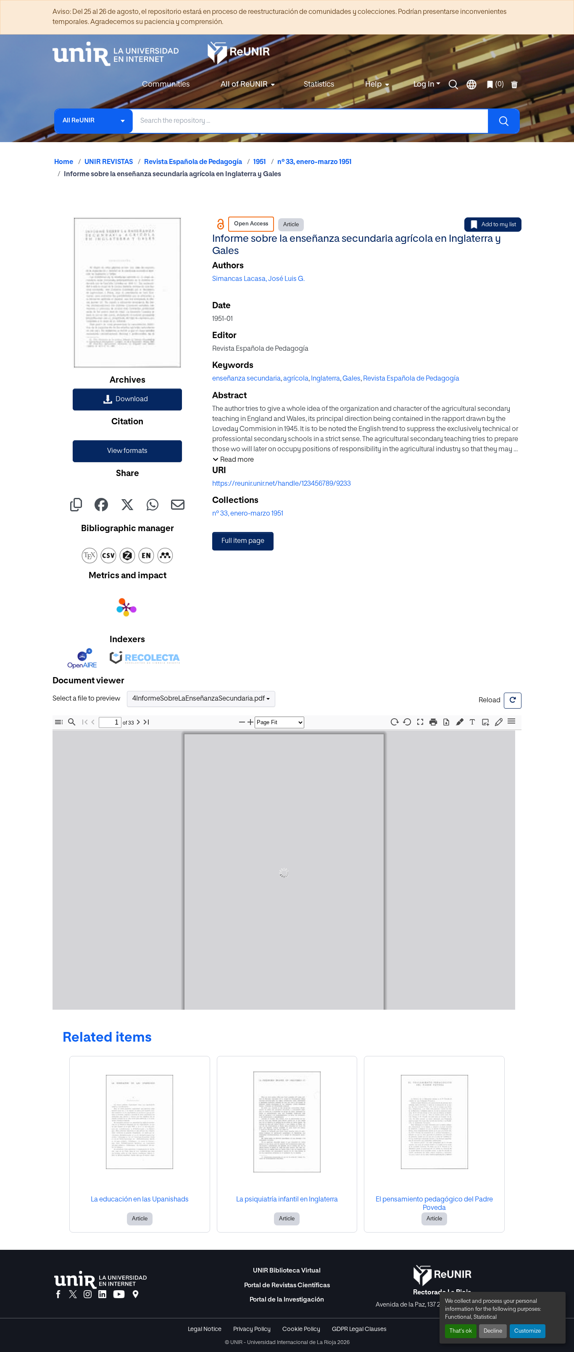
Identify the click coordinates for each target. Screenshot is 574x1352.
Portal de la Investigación (287, 1299)
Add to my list (499, 225)
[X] (73, 1295)
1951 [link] (259, 162)
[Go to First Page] (85, 722)
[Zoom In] (250, 722)
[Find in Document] (72, 722)
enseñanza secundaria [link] (246, 379)
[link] (127, 399)
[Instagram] (88, 1295)
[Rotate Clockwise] (394, 722)
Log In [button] (424, 84)
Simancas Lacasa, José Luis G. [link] (258, 279)
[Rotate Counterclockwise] (407, 722)
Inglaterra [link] (325, 379)
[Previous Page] (93, 722)
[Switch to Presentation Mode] (420, 722)
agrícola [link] (295, 379)
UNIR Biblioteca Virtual (287, 1270)
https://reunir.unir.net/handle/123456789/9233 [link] (281, 484)
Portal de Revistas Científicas (287, 1285)
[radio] (461, 721)
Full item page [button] (242, 541)
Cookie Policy (301, 1329)
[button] (453, 84)
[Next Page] (138, 722)
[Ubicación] (136, 1295)
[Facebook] (58, 1295)
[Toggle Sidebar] (59, 722)
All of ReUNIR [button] (244, 84)
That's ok (461, 1331)
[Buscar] (503, 121)
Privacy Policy (252, 1329)
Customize (527, 1331)
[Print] (433, 722)
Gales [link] (351, 379)
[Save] (446, 722)
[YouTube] (119, 1295)
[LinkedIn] (102, 1295)
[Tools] (511, 722)
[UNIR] (100, 1280)
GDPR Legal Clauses (359, 1329)
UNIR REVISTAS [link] (108, 162)
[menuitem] (246, 84)
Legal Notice (204, 1329)
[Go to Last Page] (146, 722)
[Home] (120, 54)
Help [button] (373, 84)
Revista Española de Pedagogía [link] (193, 162)
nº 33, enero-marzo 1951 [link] (314, 162)
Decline (493, 1331)
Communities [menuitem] (166, 84)
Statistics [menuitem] (319, 84)
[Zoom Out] (242, 722)
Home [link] (63, 162)
